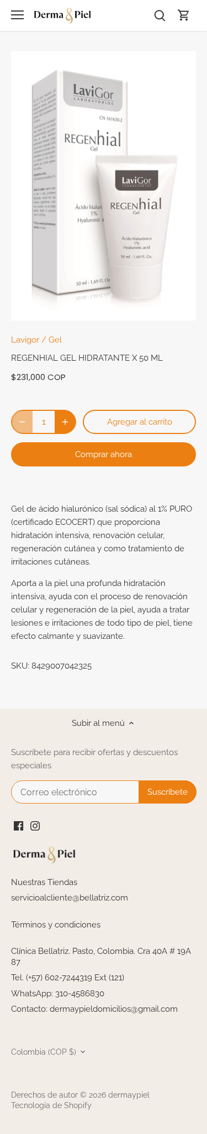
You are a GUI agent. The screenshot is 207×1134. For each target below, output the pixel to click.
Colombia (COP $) (43, 1052)
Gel (55, 340)
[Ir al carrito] (183, 15)
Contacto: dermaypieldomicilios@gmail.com (94, 1009)
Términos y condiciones (55, 925)
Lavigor (25, 340)
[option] (103, 186)
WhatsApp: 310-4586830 (57, 994)
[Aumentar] (65, 421)
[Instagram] (35, 825)
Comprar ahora (103, 454)
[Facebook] (18, 825)
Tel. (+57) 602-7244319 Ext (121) (67, 978)
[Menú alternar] (17, 14)
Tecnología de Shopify (51, 1105)
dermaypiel (129, 1094)
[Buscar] (159, 15)
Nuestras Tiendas (44, 882)
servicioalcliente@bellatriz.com (69, 898)
